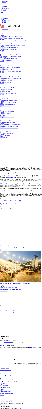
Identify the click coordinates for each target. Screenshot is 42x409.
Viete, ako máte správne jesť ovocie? (7, 375)
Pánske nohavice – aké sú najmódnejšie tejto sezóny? (8, 93)
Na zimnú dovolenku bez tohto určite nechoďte (7, 104)
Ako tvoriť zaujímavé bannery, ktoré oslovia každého (8, 58)
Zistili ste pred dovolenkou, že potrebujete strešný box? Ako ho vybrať (11, 63)
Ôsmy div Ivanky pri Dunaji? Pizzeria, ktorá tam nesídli (9, 126)
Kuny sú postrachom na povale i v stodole (7, 52)
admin (1, 204)
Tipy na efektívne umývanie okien (5, 65)
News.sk (3, 4)
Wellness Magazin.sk (5, 8)
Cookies (2, 408)
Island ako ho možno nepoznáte (5, 135)
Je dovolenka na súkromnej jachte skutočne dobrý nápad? (9, 47)
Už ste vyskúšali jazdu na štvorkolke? (6, 60)
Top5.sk (3, 5)
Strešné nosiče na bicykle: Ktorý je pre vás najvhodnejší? (9, 96)
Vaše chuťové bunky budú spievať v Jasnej (7, 111)
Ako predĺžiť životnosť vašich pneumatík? (7, 107)
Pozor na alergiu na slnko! (5, 370)
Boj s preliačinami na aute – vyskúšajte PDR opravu (8, 49)
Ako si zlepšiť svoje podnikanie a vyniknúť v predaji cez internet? (10, 71)
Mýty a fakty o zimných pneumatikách (6, 43)
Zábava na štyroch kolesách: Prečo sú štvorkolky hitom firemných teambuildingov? (13, 40)
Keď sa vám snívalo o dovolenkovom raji (6, 133)
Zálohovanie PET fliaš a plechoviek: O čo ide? (7, 74)
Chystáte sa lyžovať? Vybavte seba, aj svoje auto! (8, 131)
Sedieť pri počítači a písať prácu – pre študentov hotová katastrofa (11, 312)
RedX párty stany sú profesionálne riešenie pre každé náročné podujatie (11, 38)
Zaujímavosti (4, 22)
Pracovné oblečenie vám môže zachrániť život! (7, 122)
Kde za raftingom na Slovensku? (5, 120)
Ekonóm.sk (4, 10)
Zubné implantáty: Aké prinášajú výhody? (7, 73)
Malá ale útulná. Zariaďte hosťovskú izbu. (7, 80)
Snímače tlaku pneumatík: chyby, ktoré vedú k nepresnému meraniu (11, 36)
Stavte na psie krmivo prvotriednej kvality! (7, 95)
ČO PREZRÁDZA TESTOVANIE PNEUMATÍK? (8, 102)
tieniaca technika (32, 347)
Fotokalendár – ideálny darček (5, 91)
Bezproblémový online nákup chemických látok (7, 85)
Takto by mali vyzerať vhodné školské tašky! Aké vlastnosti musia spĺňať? (12, 51)
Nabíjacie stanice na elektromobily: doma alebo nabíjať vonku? (10, 67)
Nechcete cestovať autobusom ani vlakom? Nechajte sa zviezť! (10, 124)
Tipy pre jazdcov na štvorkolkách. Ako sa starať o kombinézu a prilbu (11, 84)
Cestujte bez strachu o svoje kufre (5, 113)
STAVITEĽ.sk (4, 6)
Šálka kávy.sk (4, 9)
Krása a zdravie (4, 19)
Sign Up (9, 408)
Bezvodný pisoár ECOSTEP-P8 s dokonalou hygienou (9, 128)
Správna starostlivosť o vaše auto (5, 106)
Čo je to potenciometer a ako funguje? (6, 89)
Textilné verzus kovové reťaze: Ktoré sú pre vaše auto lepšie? (10, 41)
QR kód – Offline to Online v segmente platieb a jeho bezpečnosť (11, 307)
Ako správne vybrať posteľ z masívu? (6, 82)
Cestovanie (4, 21)
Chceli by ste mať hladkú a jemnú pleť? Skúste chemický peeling (10, 78)
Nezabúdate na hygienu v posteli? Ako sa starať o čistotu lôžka (10, 54)
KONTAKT (4, 2)
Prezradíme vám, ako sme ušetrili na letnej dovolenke (8, 62)
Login (20, 408)
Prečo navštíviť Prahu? (3, 137)
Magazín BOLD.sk (5, 3)
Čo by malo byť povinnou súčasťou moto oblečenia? (8, 100)
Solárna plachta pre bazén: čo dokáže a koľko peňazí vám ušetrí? (10, 56)
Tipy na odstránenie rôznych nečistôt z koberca (7, 87)
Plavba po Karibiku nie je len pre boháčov (7, 117)
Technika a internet (5, 18)
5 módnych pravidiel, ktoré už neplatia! (8, 381)
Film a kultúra (4, 33)
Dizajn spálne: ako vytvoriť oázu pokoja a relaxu (10, 289)
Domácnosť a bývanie (5, 20)
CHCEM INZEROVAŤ (6, 1)
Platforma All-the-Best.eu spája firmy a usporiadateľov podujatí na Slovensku (12, 45)
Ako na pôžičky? (3, 115)
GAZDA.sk (4, 7)
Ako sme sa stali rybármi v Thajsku (5, 109)
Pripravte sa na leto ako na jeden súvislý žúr (7, 69)
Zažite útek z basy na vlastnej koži (5, 98)
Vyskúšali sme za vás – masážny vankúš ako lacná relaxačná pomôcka (11, 76)
